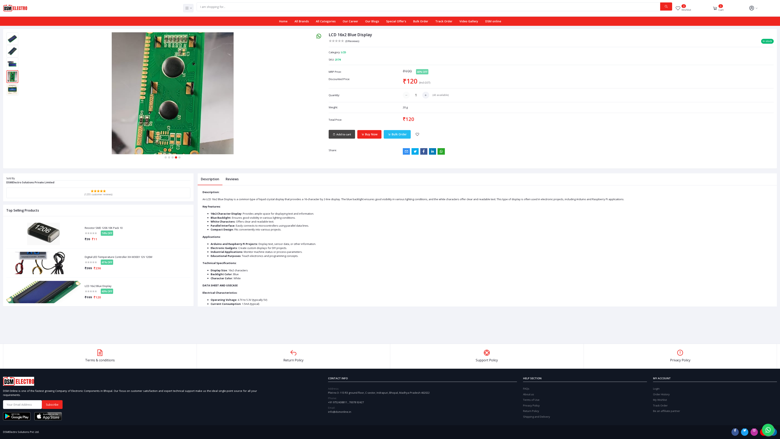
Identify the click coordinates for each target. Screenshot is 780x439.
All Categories (326, 21)
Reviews (232, 179)
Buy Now (370, 134)
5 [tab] (179, 157)
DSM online (493, 21)
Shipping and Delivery (536, 416)
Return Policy (531, 411)
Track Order (443, 21)
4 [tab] (176, 157)
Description (210, 179)
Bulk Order (420, 21)
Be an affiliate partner (666, 411)
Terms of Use (531, 400)
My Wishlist (660, 400)
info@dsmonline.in (339, 412)
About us (528, 394)
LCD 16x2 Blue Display (98, 286)
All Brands (302, 21)
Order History (661, 394)
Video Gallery (468, 21)
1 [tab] (165, 157)
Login (656, 388)
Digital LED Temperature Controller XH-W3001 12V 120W (118, 257)
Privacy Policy (531, 405)
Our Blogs (372, 21)
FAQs (526, 388)
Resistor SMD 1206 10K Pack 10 (103, 228)
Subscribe (52, 404)
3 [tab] (172, 157)
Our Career (350, 21)
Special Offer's (396, 21)
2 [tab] (169, 157)
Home (283, 21)
